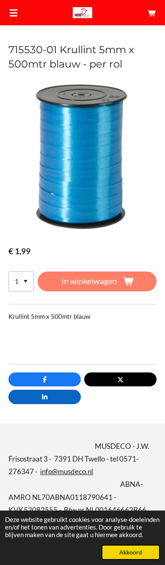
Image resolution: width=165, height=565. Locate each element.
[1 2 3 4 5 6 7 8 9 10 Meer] (21, 281)
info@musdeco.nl (66, 471)
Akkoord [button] (130, 552)
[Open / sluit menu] (13, 12)
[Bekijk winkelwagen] (151, 12)
